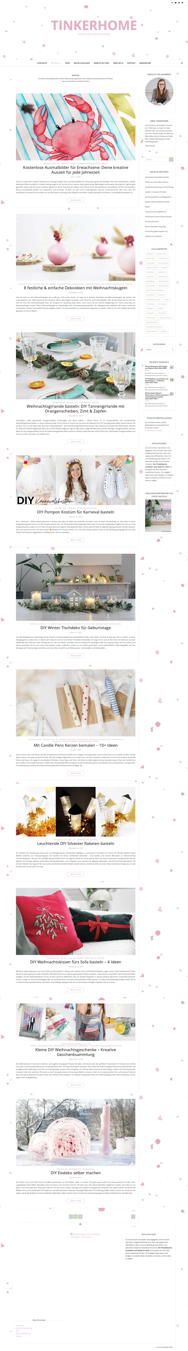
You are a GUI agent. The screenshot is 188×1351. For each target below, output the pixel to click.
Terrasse (150, 313)
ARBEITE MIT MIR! (101, 63)
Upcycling (106, 284)
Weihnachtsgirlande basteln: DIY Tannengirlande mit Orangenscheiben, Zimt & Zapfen (76, 409)
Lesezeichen (72, 1046)
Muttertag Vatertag (155, 290)
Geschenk (151, 263)
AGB (17, 1331)
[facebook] (182, 3)
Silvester (90, 624)
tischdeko (162, 313)
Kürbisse (150, 277)
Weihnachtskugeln (155, 327)
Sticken (160, 308)
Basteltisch (162, 254)
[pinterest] (179, 3)
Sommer (82, 164)
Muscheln (151, 286)
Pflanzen (150, 304)
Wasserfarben (93, 164)
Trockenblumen (93, 284)
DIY (58, 164)
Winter (104, 164)
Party (166, 299)
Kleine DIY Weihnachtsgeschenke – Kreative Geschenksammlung (75, 1052)
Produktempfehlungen (153, 430)
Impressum (20, 1325)
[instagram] (172, 3)
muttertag (163, 286)
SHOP (67, 63)
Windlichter (118, 284)
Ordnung (150, 295)
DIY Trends (51, 284)
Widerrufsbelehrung (23, 1333)
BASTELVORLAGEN (82, 63)
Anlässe (36, 284)
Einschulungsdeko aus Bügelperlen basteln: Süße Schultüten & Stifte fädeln (158, 202)
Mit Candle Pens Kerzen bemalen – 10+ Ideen (76, 745)
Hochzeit (67, 624)
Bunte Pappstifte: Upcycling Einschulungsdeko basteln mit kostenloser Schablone (156, 231)
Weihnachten (25, 284)
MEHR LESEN (75, 200)
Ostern (65, 741)
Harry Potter (152, 267)
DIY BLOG (55, 63)
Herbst (74, 164)
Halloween (163, 263)
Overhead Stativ (153, 299)
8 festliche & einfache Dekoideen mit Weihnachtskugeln (75, 287)
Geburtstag (56, 624)
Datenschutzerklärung (24, 1328)
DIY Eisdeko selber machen (76, 1172)
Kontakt (18, 1336)
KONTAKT (131, 63)
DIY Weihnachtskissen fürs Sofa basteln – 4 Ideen (75, 962)
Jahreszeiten (49, 164)
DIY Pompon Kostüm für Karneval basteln (75, 512)
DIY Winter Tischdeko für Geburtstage (75, 627)
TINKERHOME (94, 25)
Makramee (83, 1046)
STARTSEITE (42, 63)
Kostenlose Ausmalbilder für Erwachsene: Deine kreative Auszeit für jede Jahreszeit (75, 170)
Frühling (65, 164)
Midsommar (164, 281)
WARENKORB (145, 63)
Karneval (162, 272)
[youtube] (176, 3)
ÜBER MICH (118, 63)
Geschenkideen (64, 284)
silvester (162, 304)
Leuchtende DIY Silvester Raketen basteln (75, 843)
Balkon (150, 254)
